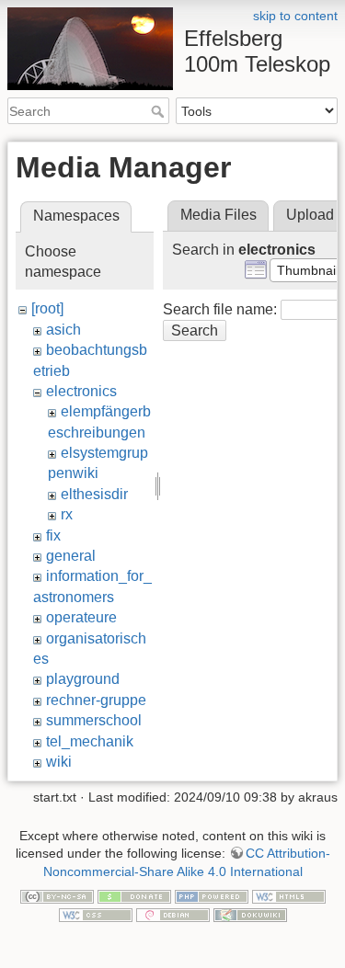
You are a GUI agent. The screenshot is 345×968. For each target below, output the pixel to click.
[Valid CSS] (95, 913)
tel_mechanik (89, 741)
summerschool (94, 720)
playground (83, 679)
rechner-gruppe (96, 700)
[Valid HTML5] (289, 895)
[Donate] (134, 895)
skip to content (295, 15)
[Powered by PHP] (211, 895)
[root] (47, 308)
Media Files (218, 214)
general (71, 556)
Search (159, 111)
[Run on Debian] (173, 913)
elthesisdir (94, 494)
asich (63, 329)
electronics (81, 391)
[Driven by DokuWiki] (250, 913)
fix (53, 535)
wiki (59, 761)
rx (67, 514)
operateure (81, 617)
